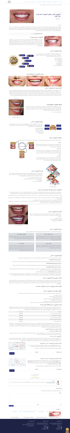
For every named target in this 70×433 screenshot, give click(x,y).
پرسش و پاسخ (39, 1)
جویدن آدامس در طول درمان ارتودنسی (28, 417)
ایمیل (38, 404)
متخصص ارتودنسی (54, 1)
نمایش (32, 33)
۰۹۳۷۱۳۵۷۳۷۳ (58, 429)
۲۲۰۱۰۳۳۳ (59, 426)
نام (60, 404)
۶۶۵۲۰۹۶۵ (45, 427)
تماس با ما (26, 1)
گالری (35, 1)
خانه (61, 1)
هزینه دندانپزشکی (44, 1)
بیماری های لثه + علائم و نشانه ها (54, 417)
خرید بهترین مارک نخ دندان (15, 417)
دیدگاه (60, 393)
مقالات (55, 4)
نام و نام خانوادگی (59, 352)
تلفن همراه (36, 352)
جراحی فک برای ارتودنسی (30, 423)
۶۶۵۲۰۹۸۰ (46, 327)
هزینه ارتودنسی (49, 1)
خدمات (59, 1)
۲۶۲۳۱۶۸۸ (59, 427)
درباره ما (29, 1)
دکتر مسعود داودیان (52, 382)
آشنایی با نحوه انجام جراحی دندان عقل (41, 417)
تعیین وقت (32, 1)
